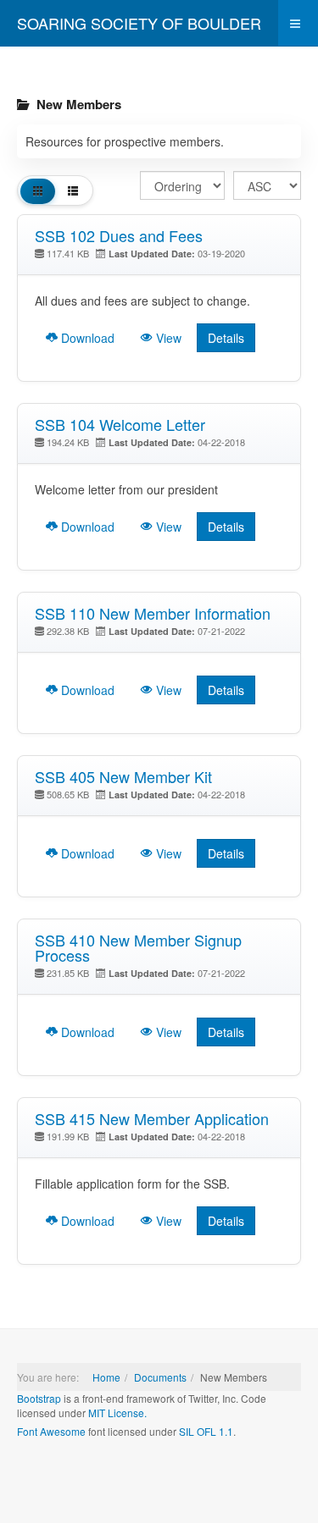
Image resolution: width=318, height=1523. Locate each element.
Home (106, 1377)
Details (226, 337)
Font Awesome (51, 1431)
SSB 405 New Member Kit (123, 776)
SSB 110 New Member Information (153, 613)
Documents (160, 1377)
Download (86, 337)
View (167, 337)
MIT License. (117, 1412)
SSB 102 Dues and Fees (119, 235)
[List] (72, 190)
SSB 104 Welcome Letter (120, 424)
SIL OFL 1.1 (206, 1431)
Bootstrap (39, 1398)
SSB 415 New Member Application (152, 1118)
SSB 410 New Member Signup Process (138, 947)
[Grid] (37, 190)
